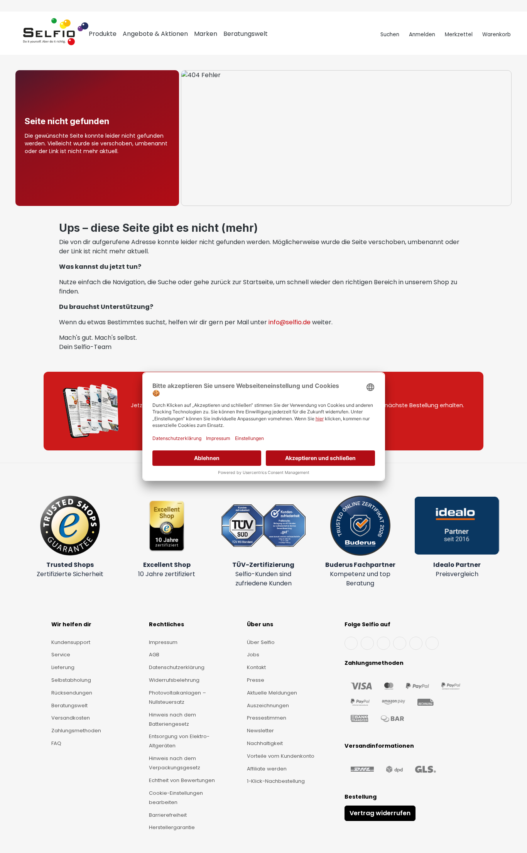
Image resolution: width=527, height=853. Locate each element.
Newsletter (260, 730)
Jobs (253, 654)
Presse (255, 680)
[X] (399, 643)
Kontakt (256, 667)
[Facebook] (351, 643)
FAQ (56, 743)
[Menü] (16, 35)
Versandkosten (70, 718)
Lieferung (62, 667)
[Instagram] (383, 643)
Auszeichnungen (268, 705)
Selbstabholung (71, 680)
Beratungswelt (69, 705)
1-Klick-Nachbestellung (276, 781)
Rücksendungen (71, 692)
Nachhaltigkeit (265, 743)
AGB (154, 654)
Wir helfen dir (71, 624)
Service (60, 654)
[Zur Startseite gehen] (56, 35)
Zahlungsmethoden (76, 730)
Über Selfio (261, 642)
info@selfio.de (290, 322)
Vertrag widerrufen (380, 813)
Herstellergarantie (172, 827)
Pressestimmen (266, 718)
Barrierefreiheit (168, 815)
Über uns (260, 624)
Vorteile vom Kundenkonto (280, 756)
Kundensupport (70, 642)
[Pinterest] (432, 643)
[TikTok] (415, 643)
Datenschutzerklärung (176, 667)
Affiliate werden (267, 768)
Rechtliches (166, 624)
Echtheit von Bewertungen (182, 780)
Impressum (163, 642)
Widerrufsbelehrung (174, 680)
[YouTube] (367, 643)
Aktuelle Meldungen (272, 692)
